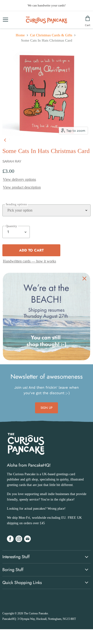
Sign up (46, 407)
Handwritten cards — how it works (29, 261)
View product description (22, 187)
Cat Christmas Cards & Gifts (51, 35)
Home (20, 35)
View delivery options (19, 179)
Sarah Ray (11, 161)
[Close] (84, 278)
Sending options (16, 204)
